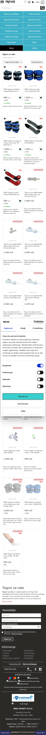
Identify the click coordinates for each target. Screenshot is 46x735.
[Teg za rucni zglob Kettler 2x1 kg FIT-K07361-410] (12, 281)
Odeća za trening (11, 37)
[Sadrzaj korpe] (29, 2)
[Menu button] (2, 2)
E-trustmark (28, 658)
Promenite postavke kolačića (31, 732)
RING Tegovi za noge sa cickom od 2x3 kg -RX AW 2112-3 (12, 143)
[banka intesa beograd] (33, 678)
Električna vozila (11, 31)
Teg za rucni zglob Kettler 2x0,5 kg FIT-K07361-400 (33, 298)
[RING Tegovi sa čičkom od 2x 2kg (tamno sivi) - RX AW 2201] (12, 487)
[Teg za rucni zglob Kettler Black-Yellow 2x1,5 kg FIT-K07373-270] (33, 177)
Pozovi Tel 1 (40, 733)
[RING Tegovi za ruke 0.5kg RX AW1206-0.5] (12, 177)
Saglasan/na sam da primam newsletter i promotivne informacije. (20, 633)
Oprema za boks (34, 20)
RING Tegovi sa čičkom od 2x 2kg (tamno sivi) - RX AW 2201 (12, 504)
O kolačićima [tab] (38, 328)
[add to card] (20, 98)
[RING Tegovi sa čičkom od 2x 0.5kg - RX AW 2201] (12, 539)
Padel (34, 42)
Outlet (34, 48)
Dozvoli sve (23, 396)
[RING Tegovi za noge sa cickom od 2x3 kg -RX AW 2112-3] (12, 126)
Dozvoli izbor (23, 404)
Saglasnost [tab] (8, 328)
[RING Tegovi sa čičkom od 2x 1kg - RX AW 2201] (33, 487)
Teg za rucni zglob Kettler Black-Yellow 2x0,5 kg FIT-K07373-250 (13, 246)
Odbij (23, 411)
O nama (6, 653)
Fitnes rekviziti (34, 14)
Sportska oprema (34, 37)
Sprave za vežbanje (11, 14)
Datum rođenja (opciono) (9, 624)
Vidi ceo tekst (7, 601)
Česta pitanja (29, 653)
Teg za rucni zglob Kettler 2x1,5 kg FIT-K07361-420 (33, 246)
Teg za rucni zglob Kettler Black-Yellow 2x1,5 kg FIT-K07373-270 (33, 194)
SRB (38, 2)
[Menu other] (43, 2)
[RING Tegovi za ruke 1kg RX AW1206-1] (33, 126)
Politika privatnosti (16, 634)
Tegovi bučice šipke (11, 20)
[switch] (40, 372)
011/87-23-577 (32, 727)
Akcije (11, 48)
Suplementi (11, 42)
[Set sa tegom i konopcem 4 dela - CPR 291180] (33, 435)
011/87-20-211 (21, 727)
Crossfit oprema (11, 25)
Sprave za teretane (34, 25)
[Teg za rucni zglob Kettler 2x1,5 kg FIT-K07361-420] (33, 229)
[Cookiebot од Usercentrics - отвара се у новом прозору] (33, 322)
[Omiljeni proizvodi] (25, 2)
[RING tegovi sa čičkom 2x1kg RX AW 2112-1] (12, 74)
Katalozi (6, 656)
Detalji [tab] (23, 328)
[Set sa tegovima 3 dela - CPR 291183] (12, 435)
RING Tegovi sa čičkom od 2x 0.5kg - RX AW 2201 (12, 556)
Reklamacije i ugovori (11, 658)
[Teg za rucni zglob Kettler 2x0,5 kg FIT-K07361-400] (33, 281)
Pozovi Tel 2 (5, 733)
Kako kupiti (7, 651)
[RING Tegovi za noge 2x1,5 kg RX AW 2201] (33, 74)
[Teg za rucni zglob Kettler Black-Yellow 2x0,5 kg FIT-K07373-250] (12, 229)
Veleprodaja (28, 656)
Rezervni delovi (34, 31)
